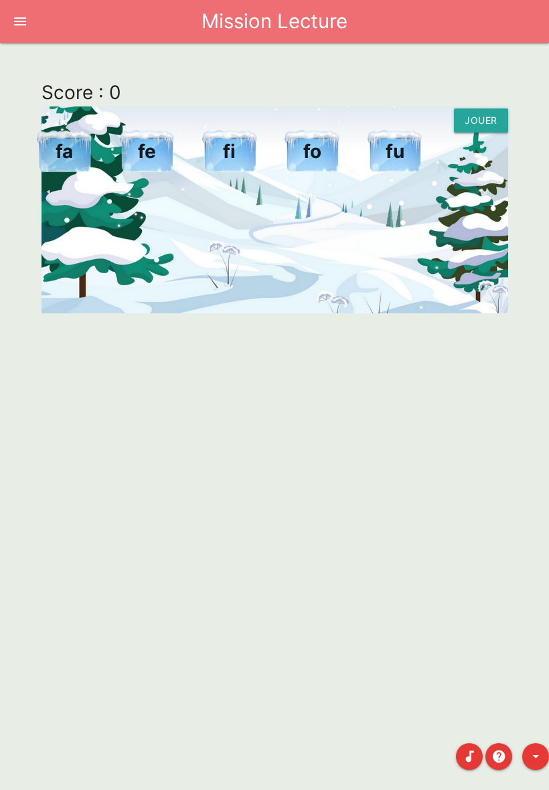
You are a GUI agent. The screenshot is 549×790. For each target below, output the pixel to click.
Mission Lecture (274, 21)
